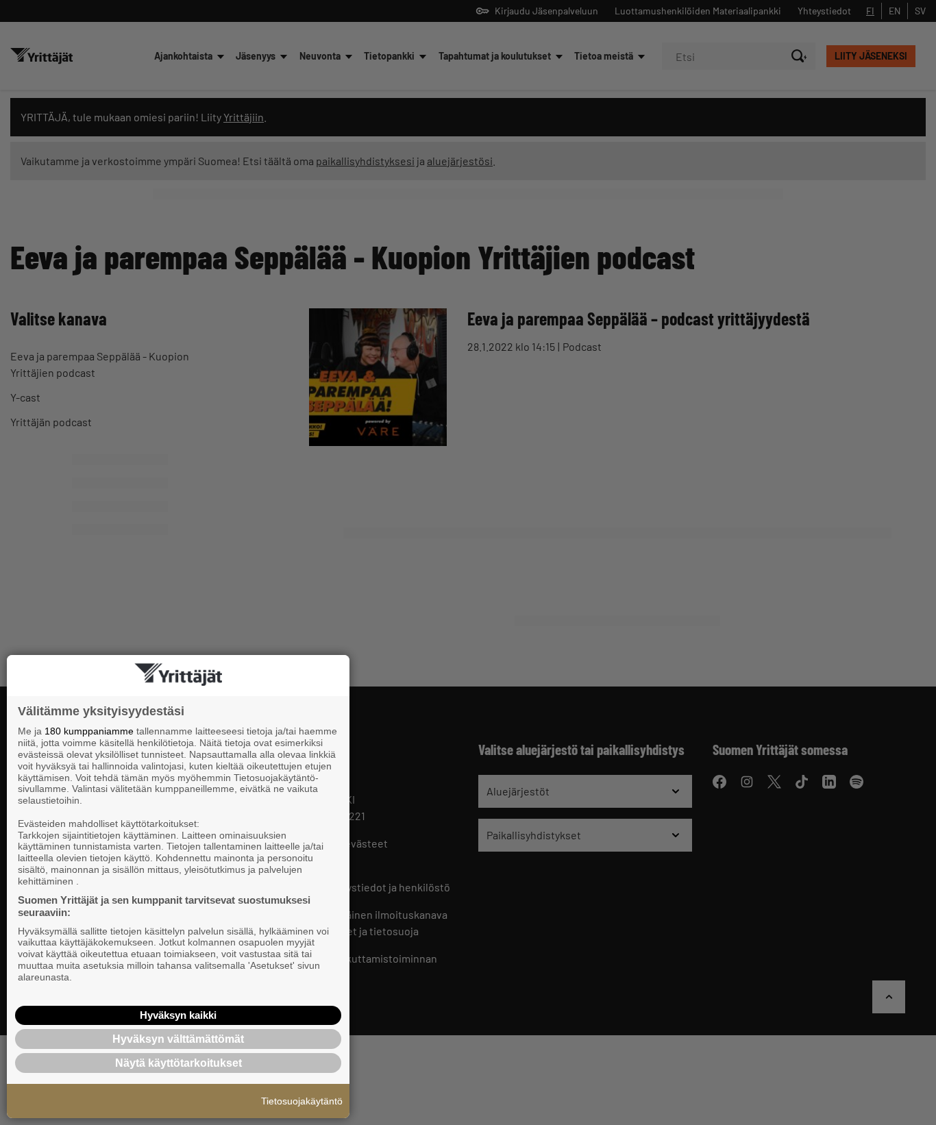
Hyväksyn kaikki (178, 1015)
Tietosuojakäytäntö (302, 1101)
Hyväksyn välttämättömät (178, 1039)
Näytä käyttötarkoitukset (178, 1063)
